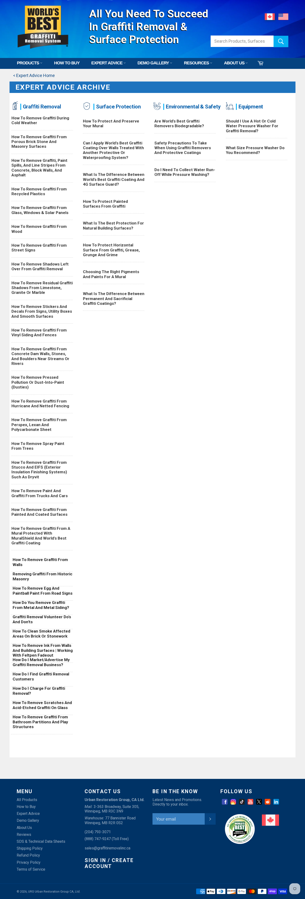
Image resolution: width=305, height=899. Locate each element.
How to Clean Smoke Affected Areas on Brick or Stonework (41, 633)
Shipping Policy (30, 848)
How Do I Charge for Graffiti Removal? (39, 690)
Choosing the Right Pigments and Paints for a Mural (111, 274)
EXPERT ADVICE (107, 63)
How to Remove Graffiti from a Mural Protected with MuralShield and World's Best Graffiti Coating (40, 535)
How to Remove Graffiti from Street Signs (39, 247)
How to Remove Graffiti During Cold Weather (40, 120)
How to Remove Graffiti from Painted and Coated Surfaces (39, 512)
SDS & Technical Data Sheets (41, 841)
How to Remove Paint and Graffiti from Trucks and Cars (39, 493)
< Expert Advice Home (34, 75)
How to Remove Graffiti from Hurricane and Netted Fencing (40, 403)
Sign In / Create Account (109, 863)
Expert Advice (28, 813)
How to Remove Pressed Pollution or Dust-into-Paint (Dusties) (37, 382)
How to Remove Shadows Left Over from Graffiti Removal (40, 266)
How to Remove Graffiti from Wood (39, 229)
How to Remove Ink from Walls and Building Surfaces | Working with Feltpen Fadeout (43, 650)
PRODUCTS (28, 63)
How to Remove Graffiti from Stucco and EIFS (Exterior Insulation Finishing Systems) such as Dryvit (39, 469)
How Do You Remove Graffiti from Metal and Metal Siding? (41, 605)
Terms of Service (31, 869)
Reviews (24, 834)
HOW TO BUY (67, 63)
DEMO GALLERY (153, 63)
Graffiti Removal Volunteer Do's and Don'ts (42, 619)
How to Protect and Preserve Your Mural (111, 123)
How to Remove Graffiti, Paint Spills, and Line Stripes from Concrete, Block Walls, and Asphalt (39, 167)
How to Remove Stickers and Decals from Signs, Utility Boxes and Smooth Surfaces (41, 311)
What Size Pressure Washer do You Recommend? (255, 150)
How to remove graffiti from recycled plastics (39, 191)
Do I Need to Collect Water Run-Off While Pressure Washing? (184, 172)
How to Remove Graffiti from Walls (40, 562)
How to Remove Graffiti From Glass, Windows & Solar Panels (39, 210)
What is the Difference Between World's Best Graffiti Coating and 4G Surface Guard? (113, 179)
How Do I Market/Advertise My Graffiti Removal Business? (41, 662)
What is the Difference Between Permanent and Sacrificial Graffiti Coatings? (113, 298)
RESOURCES (197, 63)
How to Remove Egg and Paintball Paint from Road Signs (42, 590)
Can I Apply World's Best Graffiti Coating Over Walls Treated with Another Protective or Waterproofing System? (113, 150)
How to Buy (26, 806)
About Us (24, 827)
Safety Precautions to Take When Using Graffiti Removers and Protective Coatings (182, 148)
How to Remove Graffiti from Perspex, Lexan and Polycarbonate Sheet (39, 424)
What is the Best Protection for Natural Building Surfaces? (113, 225)
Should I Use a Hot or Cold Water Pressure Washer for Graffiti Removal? (252, 126)
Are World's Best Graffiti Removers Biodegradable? (179, 123)
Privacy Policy (29, 862)
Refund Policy (28, 855)
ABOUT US (234, 63)
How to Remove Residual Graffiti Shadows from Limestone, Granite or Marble (42, 288)
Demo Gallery (28, 820)
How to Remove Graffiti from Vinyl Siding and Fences (39, 332)
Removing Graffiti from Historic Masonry (42, 576)
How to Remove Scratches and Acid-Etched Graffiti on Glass (42, 705)
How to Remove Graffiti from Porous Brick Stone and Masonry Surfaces (39, 141)
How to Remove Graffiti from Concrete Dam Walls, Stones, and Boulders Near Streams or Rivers (40, 356)
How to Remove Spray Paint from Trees (37, 446)
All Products (27, 799)
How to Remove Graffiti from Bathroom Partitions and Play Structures (40, 722)
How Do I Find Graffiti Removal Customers (41, 676)
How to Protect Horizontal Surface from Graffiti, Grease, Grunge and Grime (111, 250)
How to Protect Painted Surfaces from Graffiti (105, 204)
